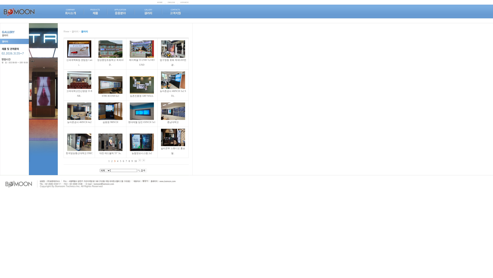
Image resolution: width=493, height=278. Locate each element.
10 (135, 161)
